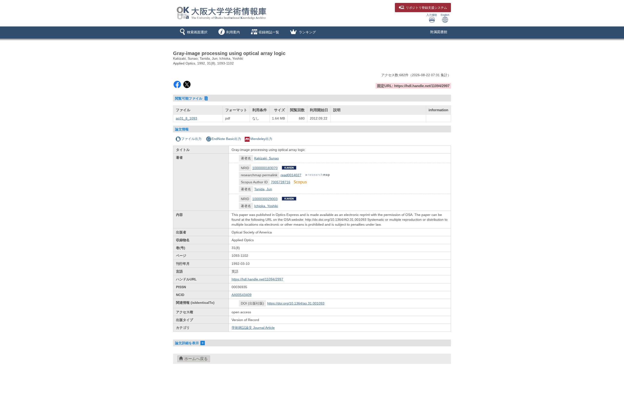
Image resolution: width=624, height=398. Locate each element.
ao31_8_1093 (186, 118)
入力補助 (431, 14)
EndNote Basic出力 (226, 139)
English (445, 14)
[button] (192, 33)
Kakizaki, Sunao (266, 158)
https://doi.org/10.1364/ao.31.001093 (295, 303)
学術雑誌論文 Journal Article (253, 328)
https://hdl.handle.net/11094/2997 (257, 279)
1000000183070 (265, 168)
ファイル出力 (191, 139)
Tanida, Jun (263, 189)
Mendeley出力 (261, 139)
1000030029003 (265, 199)
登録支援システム (426, 7)
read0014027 (291, 175)
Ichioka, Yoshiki (266, 206)
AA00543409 (242, 295)
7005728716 (280, 182)
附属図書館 (438, 32)
